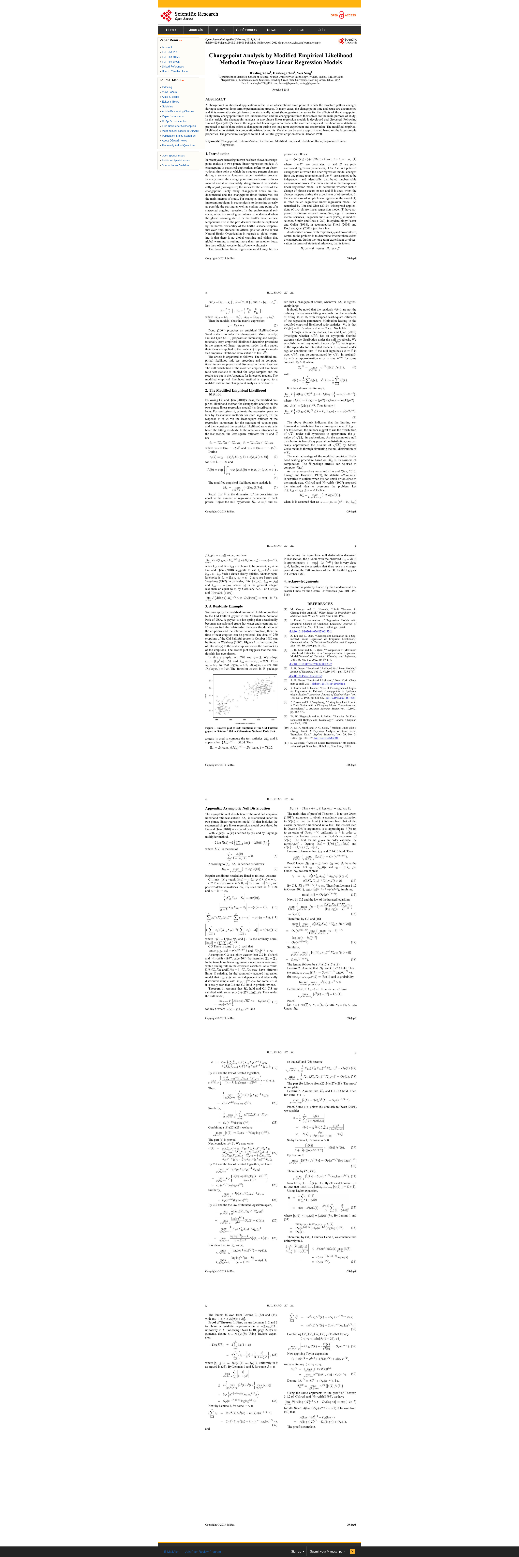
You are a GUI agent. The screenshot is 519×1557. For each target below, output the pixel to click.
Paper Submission (171, 116)
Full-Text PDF (169, 52)
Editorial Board (169, 101)
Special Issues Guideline (174, 165)
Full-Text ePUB (170, 61)
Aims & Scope (169, 96)
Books (221, 30)
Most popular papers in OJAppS (179, 130)
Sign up (296, 1551)
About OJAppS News (173, 140)
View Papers (168, 91)
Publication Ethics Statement (178, 135)
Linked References (172, 66)
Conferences (246, 30)
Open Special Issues (172, 155)
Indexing (166, 87)
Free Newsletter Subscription (178, 126)
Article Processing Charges (177, 111)
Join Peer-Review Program (203, 1551)
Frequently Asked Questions (177, 145)
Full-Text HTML (170, 56)
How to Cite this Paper (174, 71)
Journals (196, 30)
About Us (296, 30)
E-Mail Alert (171, 1551)
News (271, 30)
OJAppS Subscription (173, 121)
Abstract (166, 47)
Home (171, 30)
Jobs (322, 30)
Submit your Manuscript (326, 1551)
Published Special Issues (175, 160)
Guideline (166, 106)
